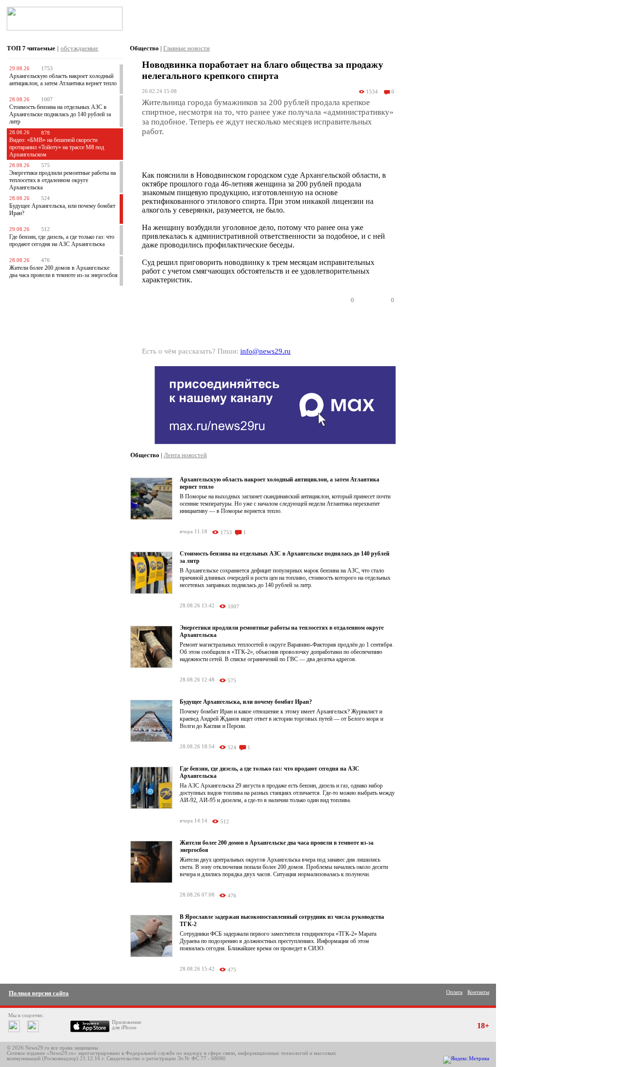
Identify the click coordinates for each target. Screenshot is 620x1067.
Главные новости (186, 48)
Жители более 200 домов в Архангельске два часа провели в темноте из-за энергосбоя (63, 271)
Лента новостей (185, 455)
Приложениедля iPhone (126, 1025)
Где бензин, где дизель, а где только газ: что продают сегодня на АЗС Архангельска (61, 240)
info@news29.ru (265, 351)
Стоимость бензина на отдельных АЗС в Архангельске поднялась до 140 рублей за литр (60, 114)
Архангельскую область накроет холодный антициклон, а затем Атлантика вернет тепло (63, 80)
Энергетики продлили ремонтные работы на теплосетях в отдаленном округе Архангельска (62, 180)
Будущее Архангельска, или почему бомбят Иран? (246, 701)
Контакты (478, 992)
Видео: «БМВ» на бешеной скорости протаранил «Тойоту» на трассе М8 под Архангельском (56, 147)
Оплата (454, 992)
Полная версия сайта (39, 993)
